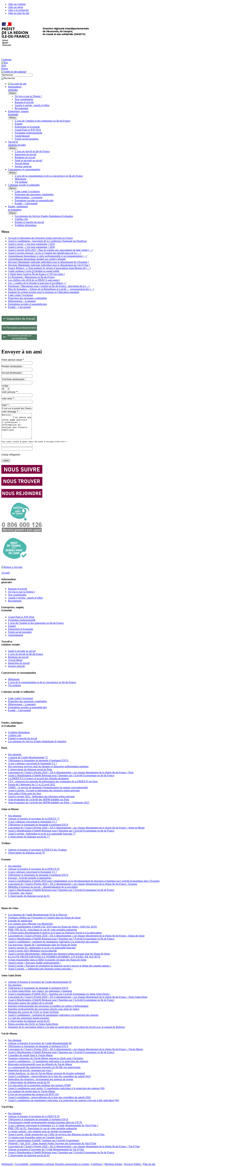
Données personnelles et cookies (72, 1164)
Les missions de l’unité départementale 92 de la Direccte (37, 914)
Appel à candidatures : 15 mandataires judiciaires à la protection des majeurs (48, 1061)
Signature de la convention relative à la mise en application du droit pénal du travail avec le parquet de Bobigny (66, 1027)
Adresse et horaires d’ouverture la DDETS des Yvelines (37, 849)
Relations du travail (25, 157)
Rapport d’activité (24, 102)
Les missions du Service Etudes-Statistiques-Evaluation (44, 216)
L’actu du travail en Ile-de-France (32, 151)
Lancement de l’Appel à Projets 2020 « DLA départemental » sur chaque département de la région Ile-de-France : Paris (71, 772)
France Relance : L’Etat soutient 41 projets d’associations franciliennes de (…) (49, 268)
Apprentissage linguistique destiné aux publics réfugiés (37, 259)
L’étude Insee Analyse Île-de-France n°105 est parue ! (36, 274)
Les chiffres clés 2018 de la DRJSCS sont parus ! (34, 280)
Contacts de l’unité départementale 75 (28, 757)
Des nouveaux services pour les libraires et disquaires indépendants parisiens (48, 766)
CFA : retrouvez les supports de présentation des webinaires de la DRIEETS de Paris (53, 781)
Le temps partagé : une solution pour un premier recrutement (40, 1131)
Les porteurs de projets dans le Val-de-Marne (31, 1091)
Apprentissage (22, 135)
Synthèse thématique (25, 225)
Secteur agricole (23, 166)
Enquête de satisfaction (20, 920)
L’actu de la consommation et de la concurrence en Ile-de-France (49, 175)
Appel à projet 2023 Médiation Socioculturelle (32, 950)
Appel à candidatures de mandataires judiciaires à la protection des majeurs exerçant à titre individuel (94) (63, 1100)
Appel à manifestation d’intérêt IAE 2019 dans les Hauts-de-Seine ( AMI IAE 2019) (52, 926)
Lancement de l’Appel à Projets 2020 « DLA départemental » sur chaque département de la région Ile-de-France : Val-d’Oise (74, 1146)
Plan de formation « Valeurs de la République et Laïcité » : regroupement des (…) (51, 289)
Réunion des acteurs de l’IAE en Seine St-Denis (33, 1012)
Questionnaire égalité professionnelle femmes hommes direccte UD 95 (45, 1122)
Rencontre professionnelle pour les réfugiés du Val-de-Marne (40, 1064)
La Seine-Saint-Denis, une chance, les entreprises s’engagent (40, 991)
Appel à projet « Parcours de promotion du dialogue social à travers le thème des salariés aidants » (59, 965)
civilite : (5, 385)
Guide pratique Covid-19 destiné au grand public (34, 271)
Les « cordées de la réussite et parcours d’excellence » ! (37, 283)
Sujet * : (5, 405)
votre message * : (10, 411)
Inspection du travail (25, 154)
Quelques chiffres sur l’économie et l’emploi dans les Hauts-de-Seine (44, 917)
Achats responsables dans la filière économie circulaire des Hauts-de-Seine (47, 959)
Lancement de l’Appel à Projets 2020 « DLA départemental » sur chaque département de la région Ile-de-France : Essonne (72, 884)
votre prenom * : (10, 392)
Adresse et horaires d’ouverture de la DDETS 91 (34, 868)
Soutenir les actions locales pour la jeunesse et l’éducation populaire (43, 292)
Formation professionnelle (28, 132)
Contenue (6, 59)
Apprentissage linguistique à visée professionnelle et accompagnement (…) (47, 256)
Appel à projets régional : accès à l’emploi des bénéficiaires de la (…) (44, 253)
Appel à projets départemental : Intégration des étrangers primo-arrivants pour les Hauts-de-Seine (59, 953)
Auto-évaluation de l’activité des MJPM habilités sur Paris (38, 799)
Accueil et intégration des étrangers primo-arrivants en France (40, 238)
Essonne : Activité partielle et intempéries (29, 878)
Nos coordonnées (24, 99)
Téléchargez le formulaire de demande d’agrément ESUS (38, 760)
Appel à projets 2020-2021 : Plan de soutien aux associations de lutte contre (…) (50, 250)
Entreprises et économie (27, 126)
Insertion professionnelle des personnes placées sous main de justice (43, 1009)
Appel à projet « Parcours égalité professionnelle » (34, 962)
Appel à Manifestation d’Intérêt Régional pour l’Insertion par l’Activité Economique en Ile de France (61, 775)
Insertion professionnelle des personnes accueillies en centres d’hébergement (48, 1006)
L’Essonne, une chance (20, 893)
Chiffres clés (21, 219)
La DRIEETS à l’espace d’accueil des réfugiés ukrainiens (38, 778)
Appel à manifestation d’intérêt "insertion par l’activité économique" (44, 1140)
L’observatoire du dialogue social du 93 (29, 1021)
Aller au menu (15, 7)
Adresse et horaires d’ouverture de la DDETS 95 (34, 1116)
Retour (12, 93)
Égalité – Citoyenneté (26, 203)
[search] (16, 75)
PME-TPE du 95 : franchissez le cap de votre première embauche (42, 1128)
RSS (3, 65)
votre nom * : (8, 398)
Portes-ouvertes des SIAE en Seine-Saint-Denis (33, 1024)
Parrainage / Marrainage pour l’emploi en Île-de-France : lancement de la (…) (49, 286)
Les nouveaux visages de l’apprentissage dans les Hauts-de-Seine (42, 944)
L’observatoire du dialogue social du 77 (29, 836)
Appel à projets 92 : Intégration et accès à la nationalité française (42, 947)
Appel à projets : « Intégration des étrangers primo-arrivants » (40, 968)
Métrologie (20, 178)
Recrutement (21, 108)
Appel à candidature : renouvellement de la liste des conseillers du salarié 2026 (49, 1097)
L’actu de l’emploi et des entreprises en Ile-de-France (42, 120)
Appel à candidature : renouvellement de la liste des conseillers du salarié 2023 (49, 1076)
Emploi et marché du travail (29, 222)
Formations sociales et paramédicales (34, 200)
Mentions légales (113, 1164)
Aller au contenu (17, 4)
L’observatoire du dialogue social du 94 (29, 1082)
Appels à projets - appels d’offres (32, 105)
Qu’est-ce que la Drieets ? (28, 96)
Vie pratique (21, 181)
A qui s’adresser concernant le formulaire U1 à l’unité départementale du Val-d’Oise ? (53, 1125)
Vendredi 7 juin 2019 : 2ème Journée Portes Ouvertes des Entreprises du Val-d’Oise (52, 1143)
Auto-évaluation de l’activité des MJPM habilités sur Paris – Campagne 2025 (48, 802)
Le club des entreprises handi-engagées (28, 1018)
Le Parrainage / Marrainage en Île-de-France (31, 277)
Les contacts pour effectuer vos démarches (30, 923)
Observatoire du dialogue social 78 (26, 852)
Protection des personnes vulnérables (34, 194)
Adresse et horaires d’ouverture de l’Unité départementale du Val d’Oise (46, 1149)
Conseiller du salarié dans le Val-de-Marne (30, 1055)
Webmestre (7, 1164)
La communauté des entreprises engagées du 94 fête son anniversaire (44, 1067)
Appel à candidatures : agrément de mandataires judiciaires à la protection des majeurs (53, 941)
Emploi (18, 123)
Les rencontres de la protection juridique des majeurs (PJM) (39, 1085)
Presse (4, 68)
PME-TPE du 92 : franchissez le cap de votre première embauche (42, 929)
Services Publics (132, 1164)
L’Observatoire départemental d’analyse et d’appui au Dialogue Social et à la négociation (55, 932)
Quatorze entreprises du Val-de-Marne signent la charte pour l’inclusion (45, 1058)
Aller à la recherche (18, 10)
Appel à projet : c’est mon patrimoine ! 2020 (31, 247)
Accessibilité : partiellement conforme (34, 1164)
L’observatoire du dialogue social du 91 (29, 896)
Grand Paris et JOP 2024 (28, 129)
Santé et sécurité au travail (28, 160)
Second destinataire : (12, 372)
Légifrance (97, 1164)
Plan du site (149, 1164)
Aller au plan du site (18, 13)
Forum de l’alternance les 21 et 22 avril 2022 (31, 784)
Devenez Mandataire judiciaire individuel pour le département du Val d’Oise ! (49, 265)
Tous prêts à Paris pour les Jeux (24, 793)
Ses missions (14, 754)
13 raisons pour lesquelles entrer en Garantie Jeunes (35, 1137)
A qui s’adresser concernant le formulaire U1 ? (32, 763)
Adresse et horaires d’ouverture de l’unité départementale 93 (39, 982)
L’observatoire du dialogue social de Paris (30, 769)
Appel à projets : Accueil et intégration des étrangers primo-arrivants (44, 790)
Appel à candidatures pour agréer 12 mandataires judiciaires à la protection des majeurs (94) (56, 1088)
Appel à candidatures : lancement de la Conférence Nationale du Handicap (47, 241)
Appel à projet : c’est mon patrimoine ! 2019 (31, 244)
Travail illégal (22, 163)
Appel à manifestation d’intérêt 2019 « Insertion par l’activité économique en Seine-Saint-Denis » (59, 994)
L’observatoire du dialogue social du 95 (29, 1155)
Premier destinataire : (12, 366)
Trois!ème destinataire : (13, 379)
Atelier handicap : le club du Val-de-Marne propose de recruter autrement (46, 1073)
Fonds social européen (26, 138)
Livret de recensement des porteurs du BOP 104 (33, 1094)
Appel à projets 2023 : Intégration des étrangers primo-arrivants (41, 796)
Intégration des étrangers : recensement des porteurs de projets (40, 1079)
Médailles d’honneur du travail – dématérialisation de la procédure (43, 887)
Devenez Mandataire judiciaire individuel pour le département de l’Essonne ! (48, 262)
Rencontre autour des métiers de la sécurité (30, 1003)
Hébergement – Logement (28, 197)
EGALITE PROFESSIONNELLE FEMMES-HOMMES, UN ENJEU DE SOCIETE (54, 956)
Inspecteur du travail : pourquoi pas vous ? (30, 1070)
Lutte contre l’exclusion (27, 191)
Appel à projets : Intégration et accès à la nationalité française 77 (42, 833)
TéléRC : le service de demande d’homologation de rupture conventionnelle (48, 787)
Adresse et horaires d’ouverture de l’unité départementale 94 (39, 1043)
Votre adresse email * (12, 359)
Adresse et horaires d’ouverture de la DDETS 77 (34, 818)
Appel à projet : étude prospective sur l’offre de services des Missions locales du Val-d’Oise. (56, 1134)
